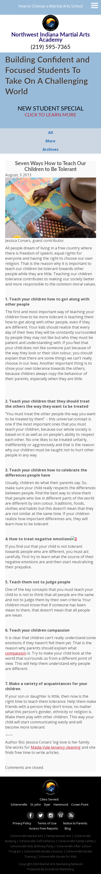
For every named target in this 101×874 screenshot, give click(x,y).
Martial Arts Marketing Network (61, 864)
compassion (15, 653)
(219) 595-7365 (50, 47)
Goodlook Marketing (59, 869)
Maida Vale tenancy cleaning (56, 747)
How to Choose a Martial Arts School (50, 6)
